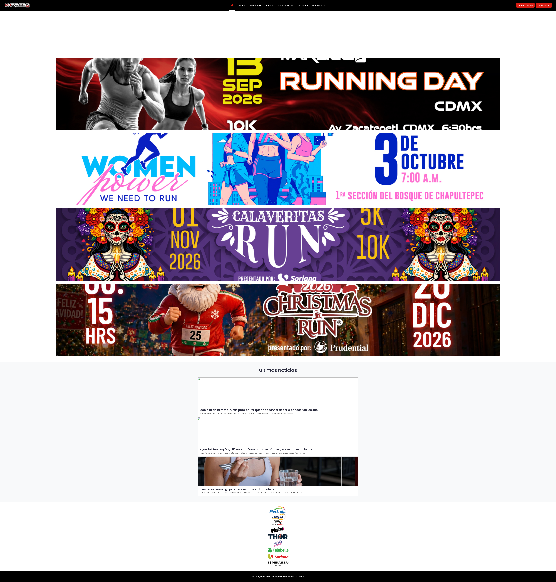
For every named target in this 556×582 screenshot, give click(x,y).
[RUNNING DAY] (278, 94)
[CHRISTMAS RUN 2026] (278, 320)
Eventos (241, 5)
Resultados (255, 5)
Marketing (303, 5)
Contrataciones (285, 5)
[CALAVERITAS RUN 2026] (278, 244)
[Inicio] (232, 5)
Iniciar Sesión (543, 5)
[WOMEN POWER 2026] (278, 169)
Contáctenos (318, 5)
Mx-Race (299, 576)
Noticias (269, 5)
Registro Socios (525, 5)
